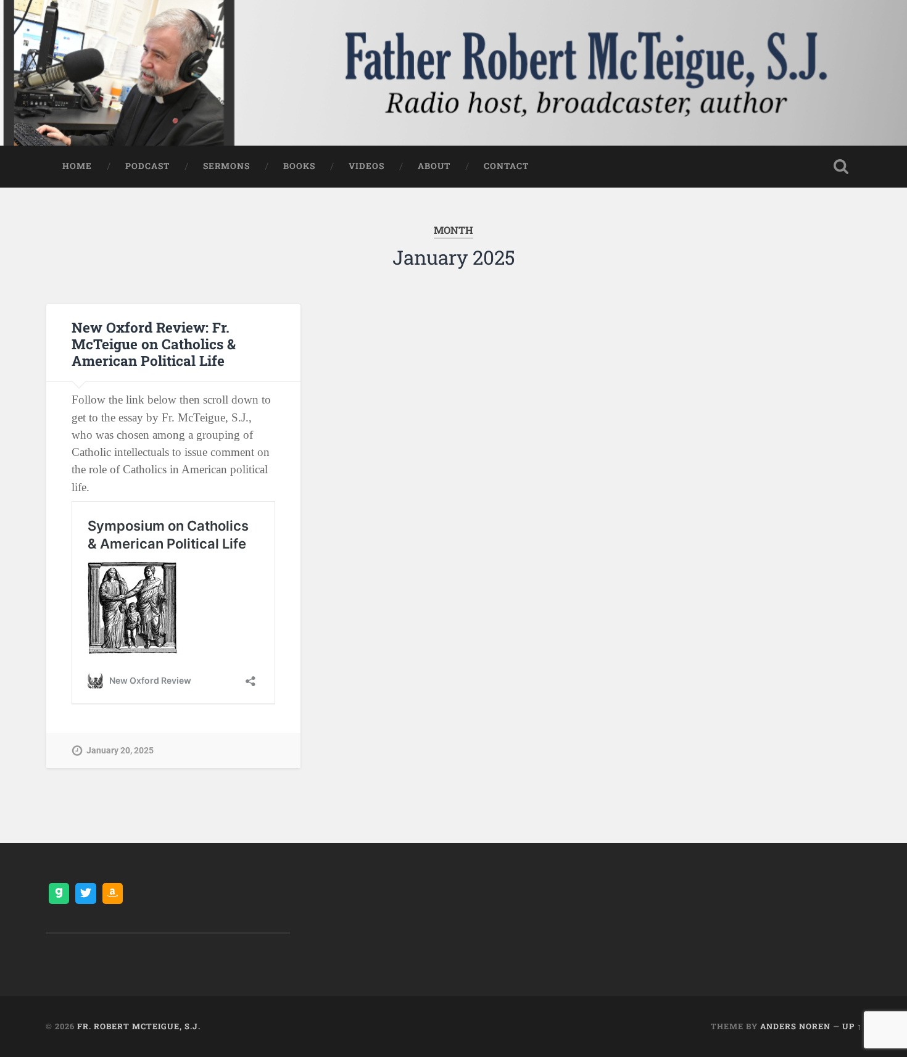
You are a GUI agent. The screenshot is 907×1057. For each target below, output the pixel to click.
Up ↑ (852, 1026)
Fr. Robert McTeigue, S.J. (139, 1026)
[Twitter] (85, 893)
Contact (506, 166)
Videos (366, 166)
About (434, 166)
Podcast (147, 166)
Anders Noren (795, 1026)
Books (299, 166)
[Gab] (59, 893)
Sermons (226, 166)
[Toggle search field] (841, 167)
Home (77, 166)
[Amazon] (112, 893)
